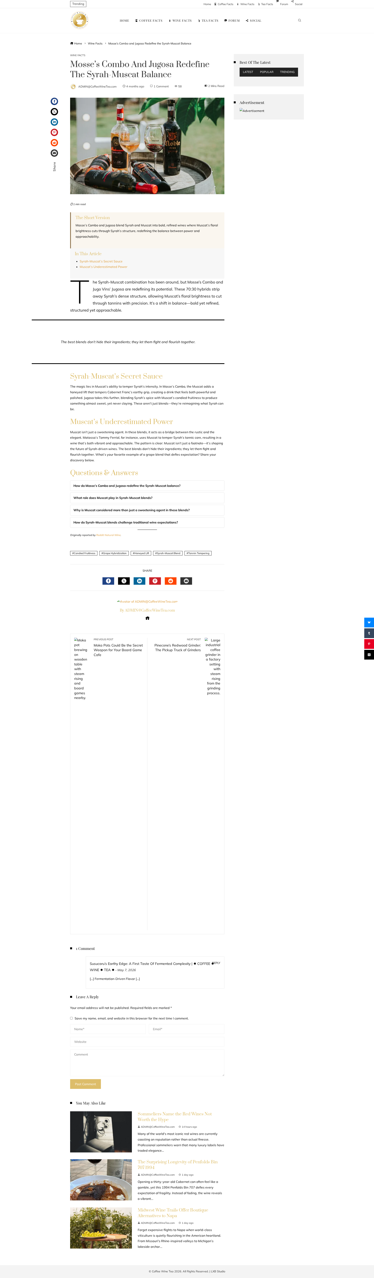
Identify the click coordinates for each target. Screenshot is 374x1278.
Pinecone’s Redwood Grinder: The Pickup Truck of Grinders (177, 645)
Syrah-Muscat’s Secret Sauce (101, 261)
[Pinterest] (54, 132)
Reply (216, 963)
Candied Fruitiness (84, 553)
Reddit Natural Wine (108, 535)
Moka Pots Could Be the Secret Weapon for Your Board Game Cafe (118, 647)
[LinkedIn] (54, 122)
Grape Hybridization (115, 553)
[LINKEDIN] (139, 581)
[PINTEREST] (155, 581)
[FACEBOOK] (108, 581)
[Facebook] (54, 101)
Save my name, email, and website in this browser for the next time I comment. (132, 1018)
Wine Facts (77, 55)
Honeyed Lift (141, 553)
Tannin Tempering (198, 553)
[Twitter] (54, 111)
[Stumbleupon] (54, 142)
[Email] (54, 153)
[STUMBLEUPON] (170, 581)
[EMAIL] (186, 581)
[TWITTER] (124, 581)
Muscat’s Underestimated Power (103, 267)
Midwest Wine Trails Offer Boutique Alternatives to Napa (173, 1213)
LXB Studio (218, 1271)
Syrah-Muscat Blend (168, 553)
